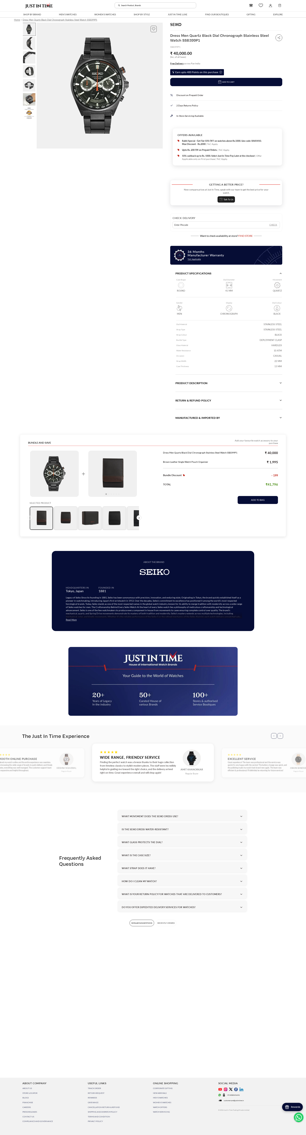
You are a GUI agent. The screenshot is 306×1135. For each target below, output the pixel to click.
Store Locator (29, 1093)
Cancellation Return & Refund (104, 1107)
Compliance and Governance (37, 1121)
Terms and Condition (99, 1116)
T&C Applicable (194, 259)
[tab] (41, 518)
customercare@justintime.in (234, 1100)
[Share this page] (279, 37)
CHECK (273, 224)
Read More (71, 619)
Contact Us (28, 1116)
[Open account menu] (270, 5)
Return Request (96, 1093)
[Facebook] (236, 1089)
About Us (27, 1088)
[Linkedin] (241, 1089)
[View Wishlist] (261, 5)
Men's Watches (160, 1097)
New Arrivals (160, 1093)
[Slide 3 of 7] (29, 57)
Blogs (25, 1097)
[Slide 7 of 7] (29, 113)
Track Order (94, 1088)
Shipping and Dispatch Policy (102, 1112)
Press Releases (29, 1112)
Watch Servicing (161, 1112)
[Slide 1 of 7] (29, 29)
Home (17, 19)
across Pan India (185, 63)
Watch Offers (160, 1107)
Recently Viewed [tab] (166, 923)
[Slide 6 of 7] (29, 99)
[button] (154, 29)
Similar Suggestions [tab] (141, 923)
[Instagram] (225, 1089)
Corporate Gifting (163, 1088)
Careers (26, 1107)
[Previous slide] (39, 85)
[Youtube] (220, 1089)
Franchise (27, 1102)
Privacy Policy (95, 1121)
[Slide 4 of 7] (29, 71)
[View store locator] (251, 5)
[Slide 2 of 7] (29, 43)
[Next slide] (160, 85)
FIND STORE (245, 235)
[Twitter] (230, 1089)
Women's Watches (162, 1102)
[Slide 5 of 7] (29, 85)
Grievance (93, 1102)
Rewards (92, 1097)
